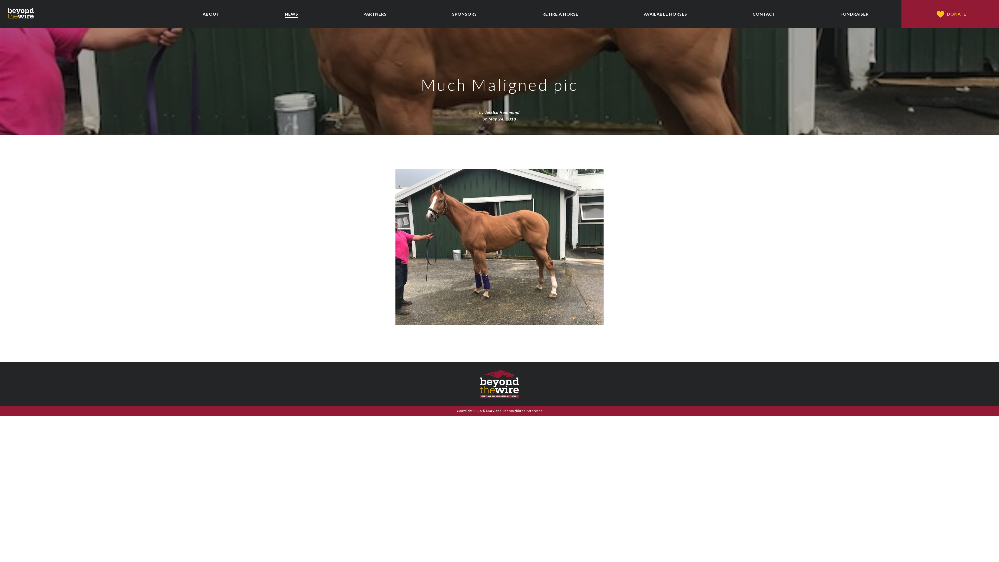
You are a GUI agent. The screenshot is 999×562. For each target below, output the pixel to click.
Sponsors (464, 13)
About (211, 13)
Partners (375, 13)
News (291, 13)
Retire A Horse (560, 13)
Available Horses (665, 13)
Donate (956, 13)
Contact (764, 13)
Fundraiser (855, 13)
